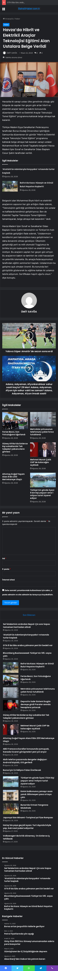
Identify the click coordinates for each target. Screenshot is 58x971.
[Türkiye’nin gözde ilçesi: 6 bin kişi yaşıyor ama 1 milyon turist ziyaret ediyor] (43, 480)
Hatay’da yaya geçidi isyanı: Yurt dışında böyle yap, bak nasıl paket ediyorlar (27, 827)
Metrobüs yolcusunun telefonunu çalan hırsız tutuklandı (42, 432)
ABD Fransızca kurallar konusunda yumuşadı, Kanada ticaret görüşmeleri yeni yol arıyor (26, 750)
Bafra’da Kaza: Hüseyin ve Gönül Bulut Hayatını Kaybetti (37, 665)
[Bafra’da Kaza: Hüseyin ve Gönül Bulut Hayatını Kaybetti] (10, 186)
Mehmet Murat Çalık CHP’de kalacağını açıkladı (40, 462)
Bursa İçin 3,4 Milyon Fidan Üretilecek (22, 770)
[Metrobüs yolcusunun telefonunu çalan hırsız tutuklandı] (43, 419)
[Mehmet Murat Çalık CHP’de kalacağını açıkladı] (43, 449)
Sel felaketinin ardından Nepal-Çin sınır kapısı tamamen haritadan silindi (26, 626)
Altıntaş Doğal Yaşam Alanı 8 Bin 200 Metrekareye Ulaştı (13, 477)
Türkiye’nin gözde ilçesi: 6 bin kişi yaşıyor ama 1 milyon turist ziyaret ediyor (42, 494)
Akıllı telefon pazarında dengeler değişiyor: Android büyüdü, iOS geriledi (25, 761)
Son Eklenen (29, 615)
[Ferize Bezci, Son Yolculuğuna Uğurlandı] (15, 420)
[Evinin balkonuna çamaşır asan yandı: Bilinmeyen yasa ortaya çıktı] (10, 795)
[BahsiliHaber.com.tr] (29, 8)
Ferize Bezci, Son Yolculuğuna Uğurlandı (13, 433)
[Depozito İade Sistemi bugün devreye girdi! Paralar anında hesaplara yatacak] (10, 705)
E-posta (6, 569)
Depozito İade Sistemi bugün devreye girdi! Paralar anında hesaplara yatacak (36, 704)
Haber (17, 19)
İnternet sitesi (8, 580)
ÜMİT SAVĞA (12, 53)
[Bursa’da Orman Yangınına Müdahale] (10, 809)
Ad (4, 558)
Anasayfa (9, 19)
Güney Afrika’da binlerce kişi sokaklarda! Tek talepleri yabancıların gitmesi (15, 447)
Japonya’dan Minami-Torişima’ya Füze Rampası (28, 817)
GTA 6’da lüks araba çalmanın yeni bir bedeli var (28, 2)
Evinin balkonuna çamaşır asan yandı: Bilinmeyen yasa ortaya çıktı (37, 794)
